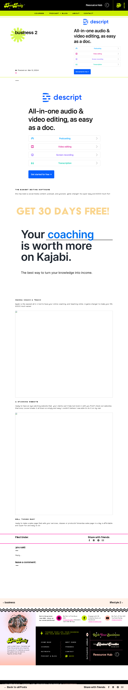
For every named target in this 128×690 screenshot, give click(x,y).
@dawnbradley (68, 620)
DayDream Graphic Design (57, 685)
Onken (26, 685)
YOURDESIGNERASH (70, 684)
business (10, 603)
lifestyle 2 (115, 603)
